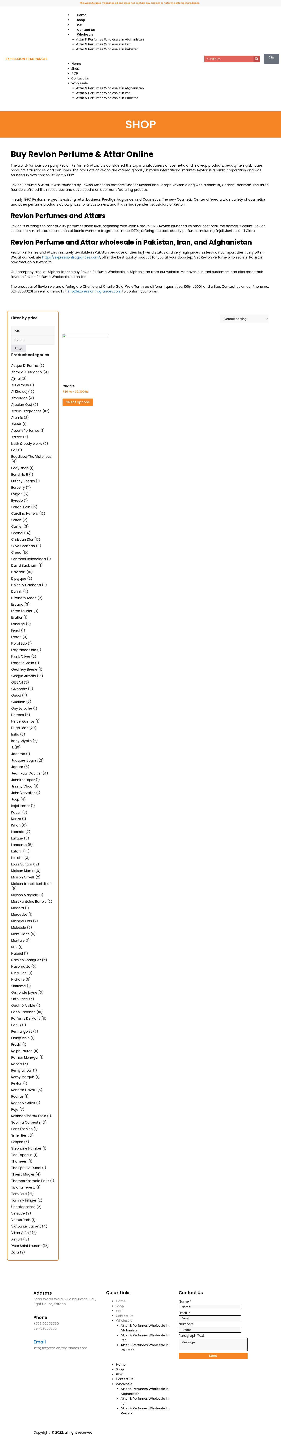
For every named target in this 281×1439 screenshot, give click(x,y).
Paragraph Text (191, 1335)
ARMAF (16, 424)
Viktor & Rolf (21, 1233)
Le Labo (17, 858)
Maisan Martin (22, 871)
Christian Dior (22, 539)
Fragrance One (23, 650)
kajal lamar (20, 806)
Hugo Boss (19, 728)
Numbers (186, 1324)
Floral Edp (19, 643)
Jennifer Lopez (23, 780)
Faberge (18, 624)
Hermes (17, 715)
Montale (18, 940)
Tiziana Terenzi (23, 1187)
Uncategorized (23, 1207)
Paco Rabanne (23, 1012)
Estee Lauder (21, 611)
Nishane (18, 979)
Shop (81, 20)
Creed (16, 552)
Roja (14, 1109)
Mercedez (19, 914)
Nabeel (17, 953)
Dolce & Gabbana (26, 585)
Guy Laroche (21, 708)
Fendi (15, 630)
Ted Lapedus (21, 1155)
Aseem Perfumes (25, 430)
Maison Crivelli (23, 877)
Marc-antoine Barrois (28, 901)
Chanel (17, 533)
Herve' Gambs (22, 721)
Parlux (16, 1025)
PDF (79, 25)
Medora (17, 908)
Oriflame (18, 986)
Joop (15, 799)
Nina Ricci (19, 973)
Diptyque (18, 578)
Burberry (18, 487)
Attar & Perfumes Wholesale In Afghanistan (110, 39)
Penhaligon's (21, 1031)
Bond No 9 (19, 474)
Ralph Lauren (21, 1051)
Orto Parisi (19, 999)
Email (39, 1342)
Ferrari (16, 637)
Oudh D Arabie (23, 1005)
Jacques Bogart (24, 760)
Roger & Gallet (23, 1103)
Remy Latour (21, 1070)
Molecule (18, 927)
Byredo (17, 500)
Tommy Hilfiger (23, 1200)
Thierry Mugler (22, 1174)
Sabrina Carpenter (26, 1122)
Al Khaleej (19, 391)
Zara (15, 1252)
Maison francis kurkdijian (31, 884)
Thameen (19, 1161)
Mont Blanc (20, 934)
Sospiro (17, 1142)
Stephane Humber (26, 1148)
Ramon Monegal (24, 1057)
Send (213, 1355)
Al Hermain (20, 385)
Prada (16, 1044)
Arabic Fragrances (26, 411)
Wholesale (85, 34)
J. (12, 747)
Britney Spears (23, 481)
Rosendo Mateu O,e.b (28, 1116)
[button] (131, 59)
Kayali (16, 812)
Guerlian (18, 702)
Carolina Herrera (24, 513)
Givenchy (19, 689)
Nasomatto (20, 966)
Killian (16, 825)
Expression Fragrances (26, 59)
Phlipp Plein (20, 1038)
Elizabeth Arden (24, 598)
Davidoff (18, 572)
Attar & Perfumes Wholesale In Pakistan (107, 49)
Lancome (19, 845)
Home (81, 15)
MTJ (14, 947)
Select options (78, 402)
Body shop (19, 468)
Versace (18, 1213)
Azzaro (16, 437)
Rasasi (16, 1064)
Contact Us (86, 30)
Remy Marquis (23, 1077)
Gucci (16, 695)
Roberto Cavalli (23, 1090)
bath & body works (26, 443)
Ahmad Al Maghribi (26, 372)
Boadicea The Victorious (31, 456)
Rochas (17, 1096)
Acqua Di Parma (24, 365)
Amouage (19, 398)
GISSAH (17, 682)
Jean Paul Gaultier (26, 773)
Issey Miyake (21, 741)
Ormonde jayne (24, 992)
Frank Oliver (20, 656)
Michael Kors (21, 921)
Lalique (17, 838)
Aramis (17, 417)
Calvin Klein (20, 507)
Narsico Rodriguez (26, 960)
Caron (16, 520)
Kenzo (16, 819)
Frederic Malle (22, 663)
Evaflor (16, 617)
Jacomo (18, 754)
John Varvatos (23, 793)
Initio (15, 734)
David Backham (24, 565)
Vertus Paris (21, 1220)
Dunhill (16, 591)
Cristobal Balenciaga (28, 559)
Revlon (16, 1083)
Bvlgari (16, 494)
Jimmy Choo (21, 786)
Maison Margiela (24, 895)
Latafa (16, 851)
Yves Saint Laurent (26, 1246)
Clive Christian (23, 546)
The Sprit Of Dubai (26, 1168)
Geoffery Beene (24, 669)
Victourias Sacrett (26, 1226)
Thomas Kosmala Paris (30, 1181)
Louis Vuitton (21, 864)
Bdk (14, 450)
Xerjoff (16, 1239)
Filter (19, 348)
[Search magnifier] (256, 59)
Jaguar (17, 767)
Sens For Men (22, 1129)
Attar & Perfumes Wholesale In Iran (103, 44)
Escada (17, 604)
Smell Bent (20, 1135)
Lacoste (17, 832)
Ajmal (16, 378)
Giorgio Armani (23, 676)
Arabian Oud (21, 404)
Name (185, 1301)
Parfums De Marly (25, 1018)
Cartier (17, 526)
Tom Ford (19, 1194)
